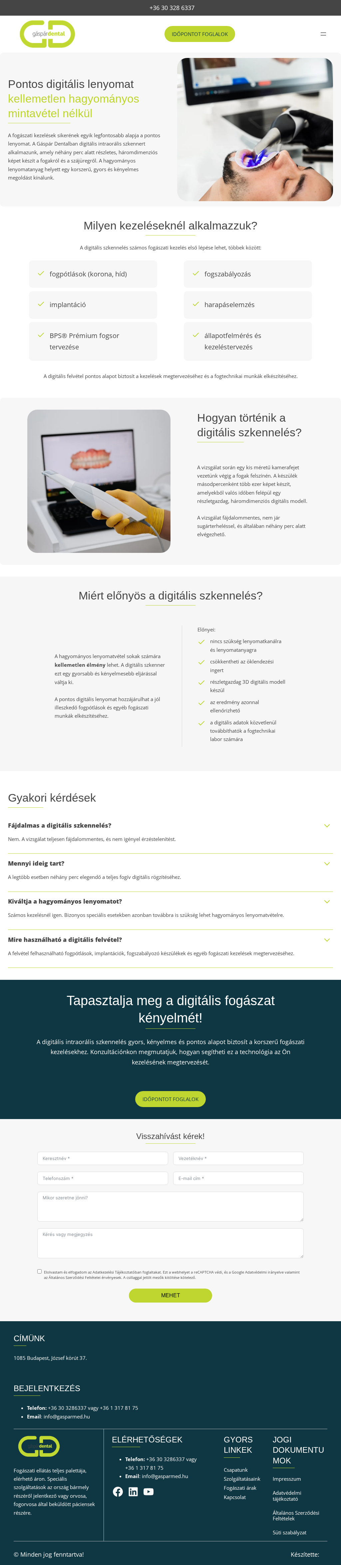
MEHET (170, 1295)
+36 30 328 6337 (172, 8)
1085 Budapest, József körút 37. (50, 1358)
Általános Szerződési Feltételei (75, 1277)
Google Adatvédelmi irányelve (258, 1272)
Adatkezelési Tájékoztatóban (117, 1272)
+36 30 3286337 (67, 1407)
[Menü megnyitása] (323, 34)
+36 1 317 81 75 (119, 1407)
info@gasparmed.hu (67, 1416)
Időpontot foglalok (200, 34)
